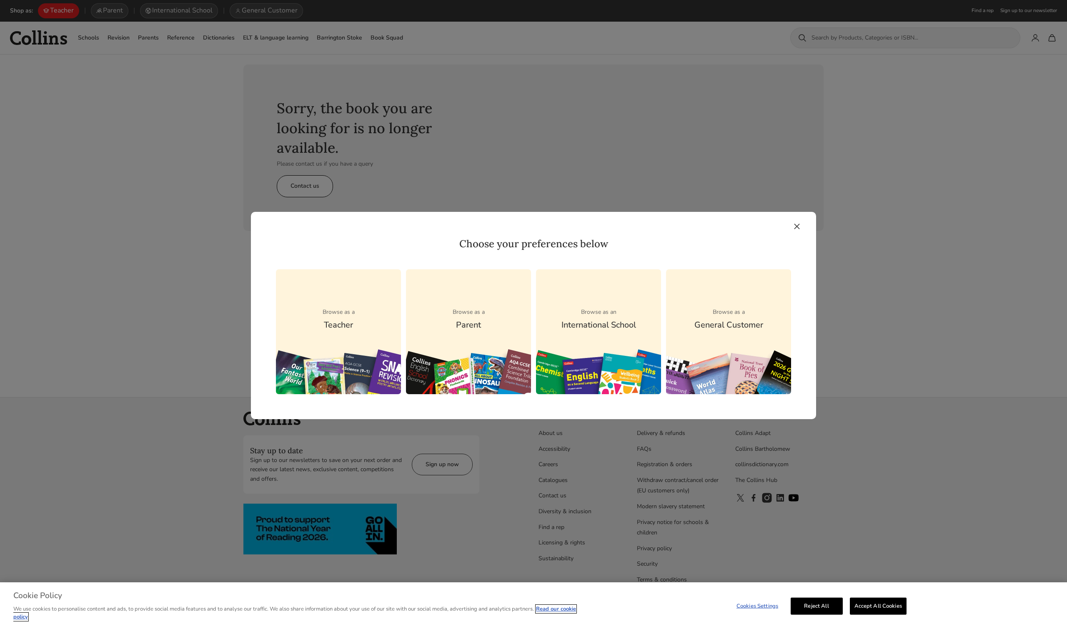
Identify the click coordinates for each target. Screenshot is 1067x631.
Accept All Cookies (878, 605)
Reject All (816, 605)
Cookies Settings (757, 605)
